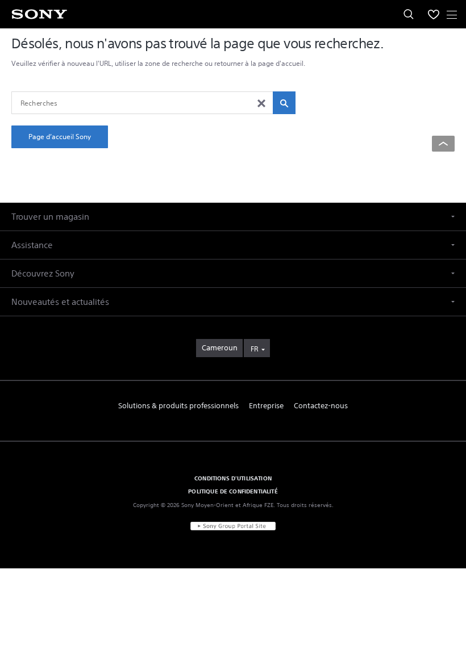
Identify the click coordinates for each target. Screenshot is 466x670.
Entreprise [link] (266, 406)
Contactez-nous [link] (321, 406)
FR (254, 349)
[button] (233, 217)
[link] (219, 348)
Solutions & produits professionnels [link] (178, 406)
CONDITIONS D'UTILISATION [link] (233, 478)
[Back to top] (443, 144)
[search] (284, 102)
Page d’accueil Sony (59, 136)
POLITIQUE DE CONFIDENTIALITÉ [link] (232, 491)
